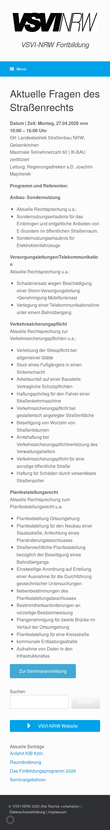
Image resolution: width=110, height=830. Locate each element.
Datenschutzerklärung (27, 811)
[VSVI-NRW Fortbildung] (55, 22)
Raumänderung (25, 762)
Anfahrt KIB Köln (26, 753)
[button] (10, 820)
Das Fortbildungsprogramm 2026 (43, 771)
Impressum (57, 811)
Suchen (17, 691)
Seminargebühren (28, 779)
